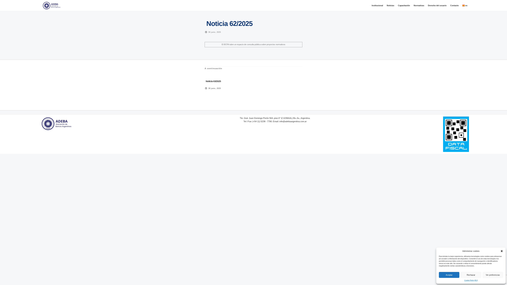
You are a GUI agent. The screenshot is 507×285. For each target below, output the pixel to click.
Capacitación (404, 5)
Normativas (419, 5)
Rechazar (471, 275)
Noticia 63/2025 (213, 81)
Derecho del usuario (437, 5)
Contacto (454, 5)
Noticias (390, 5)
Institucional (377, 5)
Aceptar (449, 275)
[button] (501, 251)
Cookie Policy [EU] (471, 280)
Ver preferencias (493, 275)
